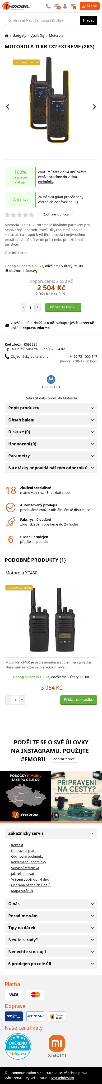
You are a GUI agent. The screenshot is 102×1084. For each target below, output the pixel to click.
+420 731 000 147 (78, 359)
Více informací (16, 252)
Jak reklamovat (22, 873)
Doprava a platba (24, 850)
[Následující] (94, 107)
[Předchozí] (7, 107)
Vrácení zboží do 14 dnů (30, 879)
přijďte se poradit (34, 541)
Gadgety (19, 35)
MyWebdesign (62, 1077)
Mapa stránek (22, 890)
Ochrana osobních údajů (31, 885)
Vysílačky (38, 35)
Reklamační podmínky (28, 862)
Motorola (56, 35)
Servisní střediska (25, 868)
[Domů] (6, 35)
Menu (92, 6)
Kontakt (17, 845)
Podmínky (45, 181)
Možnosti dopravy (23, 270)
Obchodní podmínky (27, 856)
